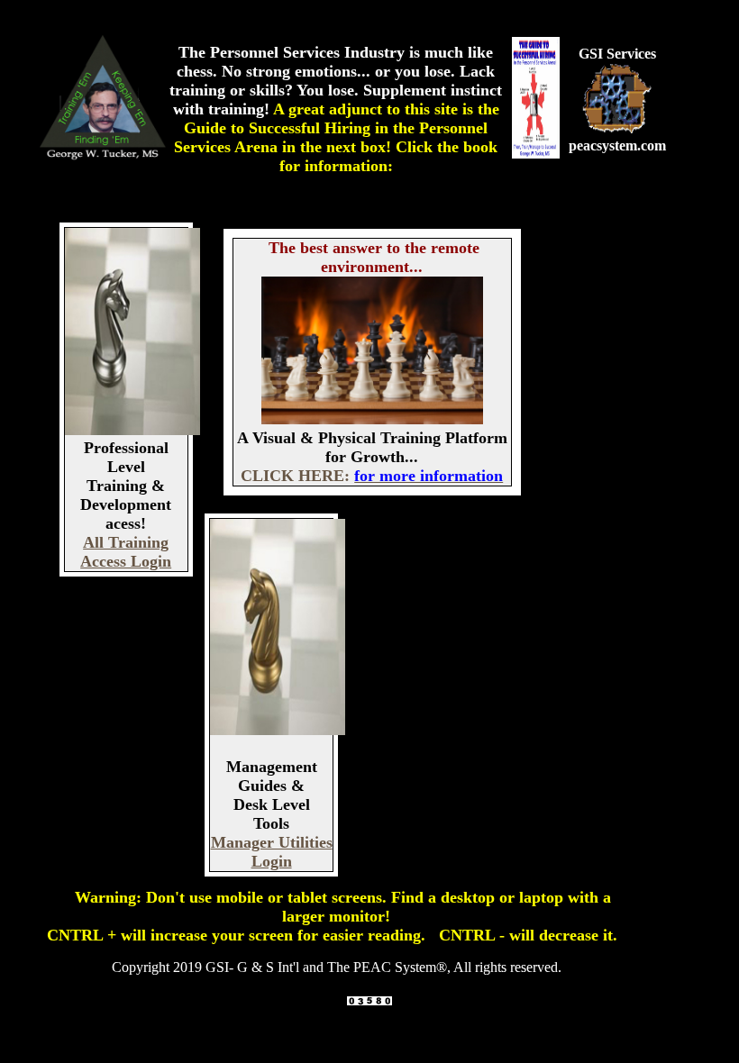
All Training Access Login (125, 551)
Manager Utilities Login (272, 851)
